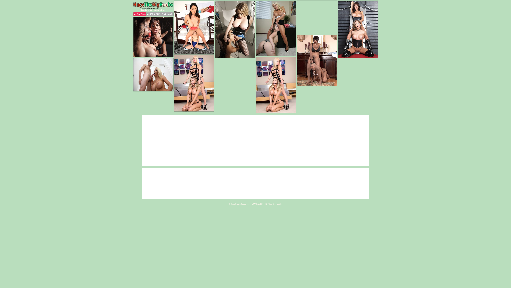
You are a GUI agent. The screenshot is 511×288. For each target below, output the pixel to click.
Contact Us (277, 204)
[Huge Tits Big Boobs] (153, 5)
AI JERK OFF (153, 14)
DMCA (268, 204)
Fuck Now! (167, 14)
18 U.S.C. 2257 (258, 204)
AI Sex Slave (140, 14)
